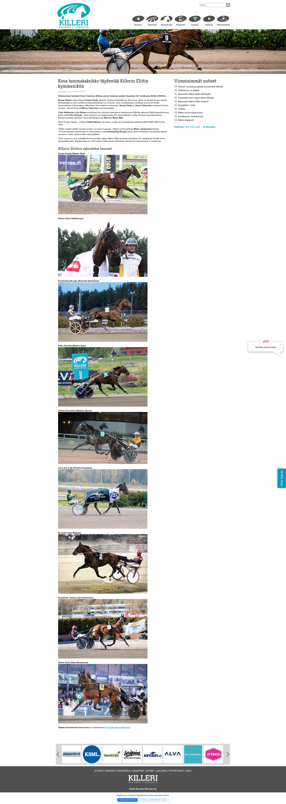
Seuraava (210, 126)
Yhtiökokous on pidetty (188, 90)
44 (204, 126)
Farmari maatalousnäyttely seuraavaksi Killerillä (200, 86)
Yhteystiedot (223, 24)
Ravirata (152, 24)
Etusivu (138, 24)
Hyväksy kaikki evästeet (127, 800)
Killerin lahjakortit (186, 119)
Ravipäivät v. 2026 (186, 105)
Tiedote (181, 108)
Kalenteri (180, 24)
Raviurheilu (166, 24)
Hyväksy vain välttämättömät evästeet (154, 800)
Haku (188, 770)
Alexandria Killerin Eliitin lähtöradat (194, 93)
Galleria (209, 24)
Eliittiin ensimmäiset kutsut (190, 112)
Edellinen (179, 126)
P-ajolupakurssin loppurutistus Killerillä (196, 97)
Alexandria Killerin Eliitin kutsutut (193, 101)
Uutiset (194, 24)
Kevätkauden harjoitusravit (190, 116)
